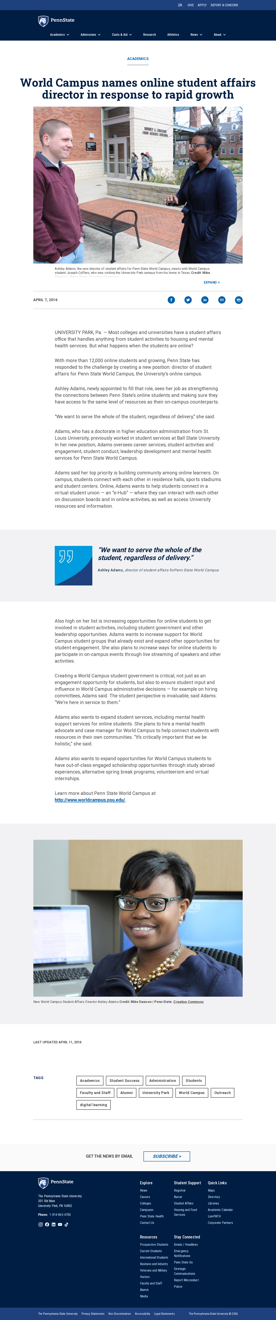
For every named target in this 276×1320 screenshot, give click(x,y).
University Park (155, 1093)
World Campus (191, 1093)
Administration (162, 1080)
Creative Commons (104, 277)
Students (194, 1080)
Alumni (126, 1093)
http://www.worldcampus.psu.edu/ (90, 800)
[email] (221, 300)
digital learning (93, 1105)
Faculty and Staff (95, 1093)
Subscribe (165, 1156)
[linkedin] (205, 300)
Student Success (125, 1080)
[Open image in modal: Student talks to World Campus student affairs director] (138, 185)
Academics (138, 59)
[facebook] (171, 300)
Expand (210, 282)
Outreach (222, 1093)
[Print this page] (239, 300)
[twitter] (188, 300)
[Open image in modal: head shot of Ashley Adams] (138, 918)
